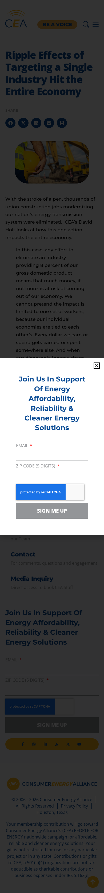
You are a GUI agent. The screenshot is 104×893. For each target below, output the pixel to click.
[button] (97, 366)
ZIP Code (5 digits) (36, 466)
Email (22, 446)
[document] (52, 446)
